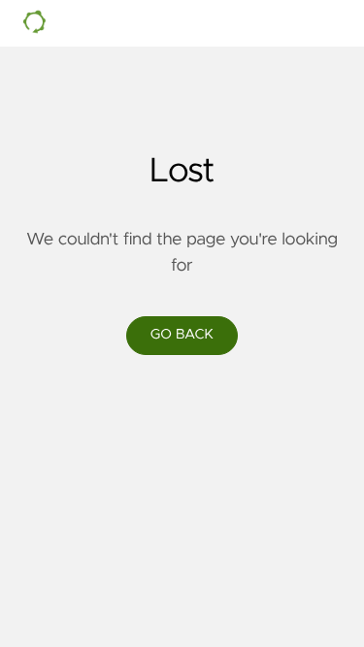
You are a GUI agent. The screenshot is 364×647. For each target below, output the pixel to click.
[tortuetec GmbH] (158, 23)
